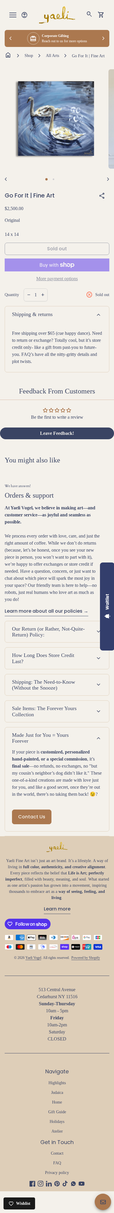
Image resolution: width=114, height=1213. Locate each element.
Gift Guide (57, 1112)
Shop (29, 55)
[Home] (57, 14)
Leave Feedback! (57, 433)
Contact (57, 1153)
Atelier (57, 1131)
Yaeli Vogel (33, 958)
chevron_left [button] (10, 38)
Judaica (57, 1092)
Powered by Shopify (85, 958)
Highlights (57, 1083)
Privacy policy (57, 1172)
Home (57, 1102)
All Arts (52, 55)
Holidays (57, 1121)
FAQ (57, 1163)
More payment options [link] (57, 278)
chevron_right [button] (103, 38)
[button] (46, 179)
